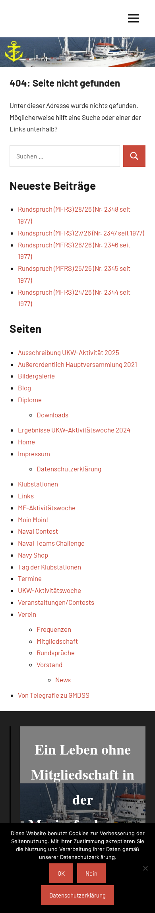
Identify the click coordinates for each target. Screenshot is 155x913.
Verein (27, 614)
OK (61, 873)
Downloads (52, 415)
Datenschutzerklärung (69, 469)
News (63, 679)
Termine (30, 578)
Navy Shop (33, 555)
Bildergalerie (36, 376)
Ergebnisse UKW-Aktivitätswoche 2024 (74, 430)
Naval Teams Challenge (51, 543)
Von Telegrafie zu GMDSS (53, 695)
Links (26, 496)
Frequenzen (54, 629)
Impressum (34, 453)
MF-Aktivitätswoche (47, 508)
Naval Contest (38, 531)
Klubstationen (38, 484)
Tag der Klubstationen (49, 567)
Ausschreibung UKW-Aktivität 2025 (68, 352)
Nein (91, 873)
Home (26, 442)
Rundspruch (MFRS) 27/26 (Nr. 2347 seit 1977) (81, 233)
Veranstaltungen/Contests (56, 602)
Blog (24, 388)
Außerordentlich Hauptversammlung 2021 (77, 364)
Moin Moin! (33, 519)
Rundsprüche (56, 652)
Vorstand (49, 664)
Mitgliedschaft (57, 641)
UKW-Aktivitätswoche (49, 590)
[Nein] (145, 868)
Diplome (30, 399)
